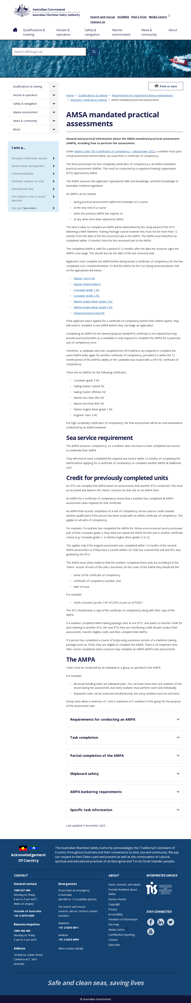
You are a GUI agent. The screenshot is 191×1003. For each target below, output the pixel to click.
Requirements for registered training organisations (142, 95)
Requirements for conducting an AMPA (102, 719)
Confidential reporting (121, 934)
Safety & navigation (92, 32)
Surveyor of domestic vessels (29, 158)
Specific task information (91, 810)
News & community (149, 32)
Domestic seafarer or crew (28, 181)
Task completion (84, 737)
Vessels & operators (63, 32)
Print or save (168, 86)
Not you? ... (25, 208)
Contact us (97, 22)
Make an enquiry (24, 903)
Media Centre (158, 17)
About (173, 30)
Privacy (112, 909)
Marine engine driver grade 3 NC (93, 307)
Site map (113, 924)
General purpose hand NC (89, 313)
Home (15, 27)
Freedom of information (123, 919)
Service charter (117, 899)
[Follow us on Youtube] (150, 931)
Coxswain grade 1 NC (87, 290)
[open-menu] (54, 86)
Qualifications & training (34, 32)
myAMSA (123, 17)
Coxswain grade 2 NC (87, 295)
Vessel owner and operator (28, 166)
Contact (113, 939)
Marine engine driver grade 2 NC (93, 301)
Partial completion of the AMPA (97, 755)
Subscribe (114, 944)
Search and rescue (102, 17)
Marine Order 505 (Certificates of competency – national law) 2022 (114, 151)
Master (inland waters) (87, 284)
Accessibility (115, 914)
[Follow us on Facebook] (150, 922)
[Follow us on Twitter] (170, 922)
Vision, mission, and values (124, 884)
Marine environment (121, 32)
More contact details (70, 948)
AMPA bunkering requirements (96, 791)
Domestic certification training (88, 100)
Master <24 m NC (84, 278)
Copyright (114, 904)
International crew (22, 189)
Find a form (139, 17)
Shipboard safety (84, 773)
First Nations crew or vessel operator (28, 198)
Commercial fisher (23, 173)
